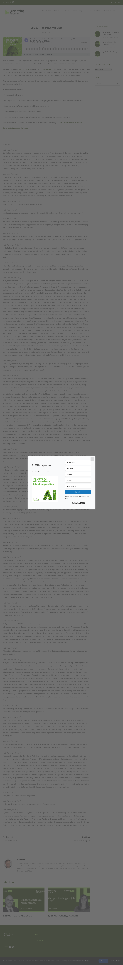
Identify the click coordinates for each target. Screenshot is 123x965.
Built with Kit (78, 503)
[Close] (92, 459)
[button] (45, 489)
